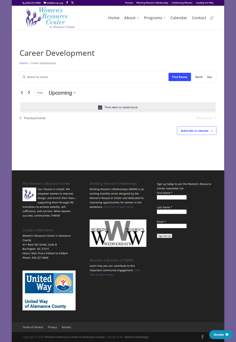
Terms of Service (32, 327)
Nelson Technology (136, 337)
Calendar (179, 18)
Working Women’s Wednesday (152, 3)
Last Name (164, 207)
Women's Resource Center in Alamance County (75, 337)
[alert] (118, 107)
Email (161, 221)
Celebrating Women (181, 3)
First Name (165, 193)
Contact (199, 18)
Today (40, 92)
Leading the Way (205, 3)
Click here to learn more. (119, 207)
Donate (129, 3)
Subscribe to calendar (195, 130)
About (130, 18)
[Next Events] (29, 92)
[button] (221, 334)
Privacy (52, 327)
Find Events (179, 77)
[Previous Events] (22, 92)
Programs (153, 18)
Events (24, 63)
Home (113, 18)
